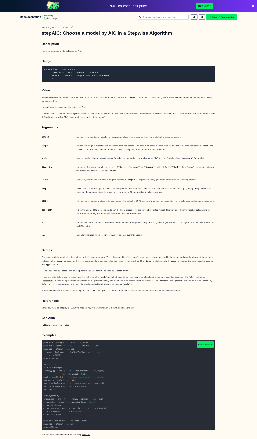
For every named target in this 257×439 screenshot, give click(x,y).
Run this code (205, 344)
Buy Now (203, 6)
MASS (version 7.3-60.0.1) (57, 27)
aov (165, 158)
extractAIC (187, 158)
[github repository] (202, 17)
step (67, 325)
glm (79, 277)
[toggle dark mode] (194, 17)
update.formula (123, 271)
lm (156, 158)
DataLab (86, 434)
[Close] (253, 6)
